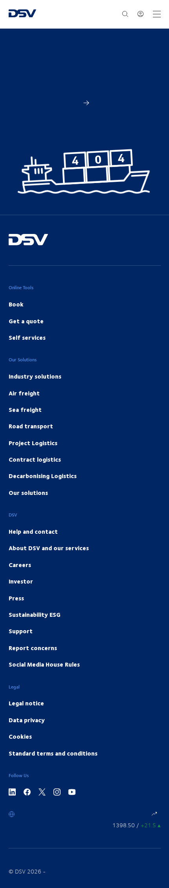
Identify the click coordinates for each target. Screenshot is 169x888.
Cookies (20, 736)
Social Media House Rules (44, 664)
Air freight (24, 393)
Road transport (31, 426)
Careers (20, 564)
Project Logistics (33, 443)
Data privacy (27, 720)
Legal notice (26, 703)
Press (16, 598)
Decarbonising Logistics (43, 475)
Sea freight (25, 409)
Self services (27, 337)
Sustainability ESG (35, 614)
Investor (21, 581)
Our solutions (28, 492)
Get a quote (26, 321)
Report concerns (33, 647)
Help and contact (33, 531)
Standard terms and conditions (53, 753)
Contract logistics (35, 459)
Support (21, 631)
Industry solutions (35, 376)
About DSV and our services (49, 548)
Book (16, 304)
